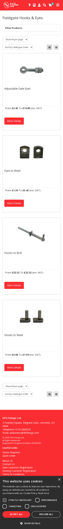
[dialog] (31, 502)
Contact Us (9, 464)
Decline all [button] (46, 514)
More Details (14, 121)
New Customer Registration (18, 467)
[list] (56, 47)
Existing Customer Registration (19, 470)
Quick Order (9, 455)
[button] (31, 523)
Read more (43, 493)
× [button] (59, 479)
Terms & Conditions (13, 474)
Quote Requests (11, 452)
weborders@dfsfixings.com (24, 432)
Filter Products (13, 27)
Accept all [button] (16, 514)
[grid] (49, 47)
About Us (8, 460)
